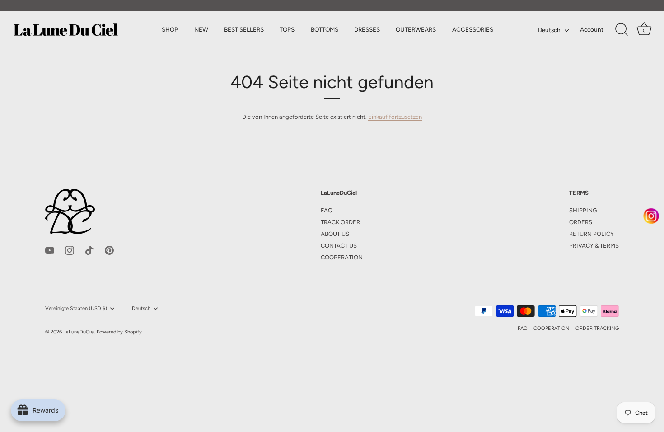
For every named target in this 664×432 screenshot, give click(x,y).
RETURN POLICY (591, 233)
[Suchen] (621, 30)
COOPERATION (342, 257)
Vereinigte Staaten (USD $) (76, 308)
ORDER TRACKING (597, 328)
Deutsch (549, 29)
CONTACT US (339, 245)
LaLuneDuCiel (78, 332)
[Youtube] (49, 250)
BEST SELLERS (244, 29)
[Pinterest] (109, 250)
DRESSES (367, 29)
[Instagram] (69, 250)
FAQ (326, 210)
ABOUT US (335, 233)
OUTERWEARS (416, 29)
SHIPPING (583, 210)
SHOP (170, 29)
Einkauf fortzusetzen (395, 116)
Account (591, 29)
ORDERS (580, 222)
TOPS (287, 29)
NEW (201, 29)
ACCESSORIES (472, 29)
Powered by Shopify (119, 332)
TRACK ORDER (340, 222)
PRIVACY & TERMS (594, 245)
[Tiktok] (89, 250)
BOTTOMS (324, 29)
